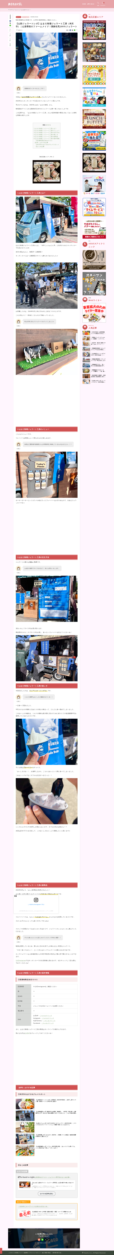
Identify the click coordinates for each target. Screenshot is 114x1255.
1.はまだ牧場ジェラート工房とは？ (45, 128)
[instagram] (39, 1239)
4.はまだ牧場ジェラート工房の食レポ (46, 134)
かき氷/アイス (25, 17)
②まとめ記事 (40, 146)
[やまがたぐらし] (15, 4)
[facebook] (10, 21)
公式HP (27, 1033)
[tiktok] (49, 1239)
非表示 (48, 125)
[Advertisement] (47, 400)
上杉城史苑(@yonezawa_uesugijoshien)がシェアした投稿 (36, 911)
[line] (10, 25)
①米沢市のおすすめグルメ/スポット (47, 144)
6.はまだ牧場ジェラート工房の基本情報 (47, 138)
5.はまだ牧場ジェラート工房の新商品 (46, 136)
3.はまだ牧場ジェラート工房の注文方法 (47, 132)
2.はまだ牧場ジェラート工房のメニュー (47, 130)
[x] (10, 23)
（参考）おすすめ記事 (41, 142)
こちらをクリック (46, 1015)
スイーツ (19, 17)
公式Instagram (21, 960)
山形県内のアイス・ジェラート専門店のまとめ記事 (52, 1177)
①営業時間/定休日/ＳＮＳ (44, 140)
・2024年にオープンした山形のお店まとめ (32, 1206)
